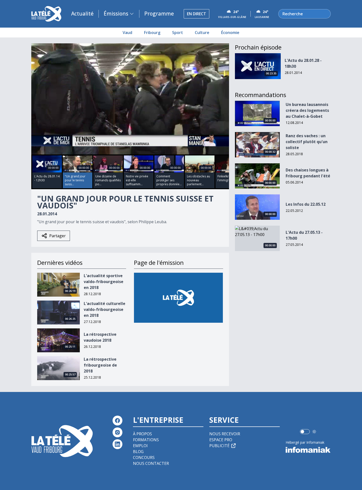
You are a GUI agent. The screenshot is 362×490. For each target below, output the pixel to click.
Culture (202, 32)
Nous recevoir (224, 434)
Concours (144, 457)
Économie (230, 32)
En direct (196, 14)
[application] (130, 98)
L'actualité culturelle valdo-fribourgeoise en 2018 (104, 309)
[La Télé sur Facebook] (117, 420)
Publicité (219, 445)
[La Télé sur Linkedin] (117, 444)
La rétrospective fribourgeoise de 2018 (100, 365)
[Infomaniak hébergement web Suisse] (308, 450)
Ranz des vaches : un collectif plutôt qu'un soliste (307, 141)
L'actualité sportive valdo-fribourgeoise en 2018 (103, 281)
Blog (138, 451)
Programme (159, 13)
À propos (142, 434)
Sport (177, 32)
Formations (146, 439)
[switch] (305, 431)
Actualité (82, 13)
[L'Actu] (178, 298)
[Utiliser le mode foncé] (314, 431)
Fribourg (152, 32)
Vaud (127, 32)
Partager (57, 235)
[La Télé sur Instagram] (117, 432)
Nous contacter (151, 463)
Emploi (140, 445)
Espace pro (220, 439)
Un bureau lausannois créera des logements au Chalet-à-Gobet (307, 110)
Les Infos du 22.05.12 (306, 204)
